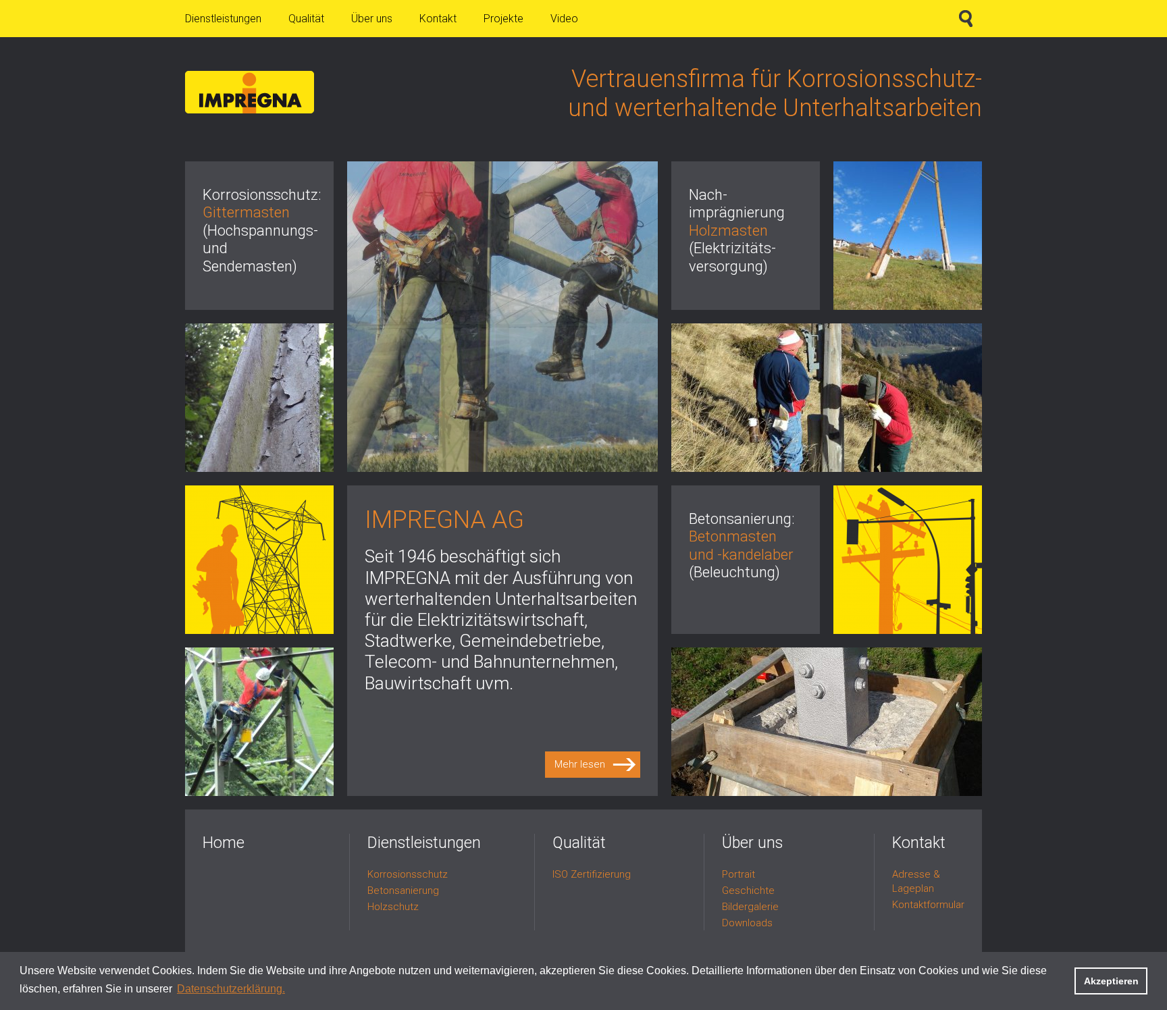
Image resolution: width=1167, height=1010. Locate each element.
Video (564, 18)
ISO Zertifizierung (591, 874)
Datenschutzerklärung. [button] (231, 988)
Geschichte (748, 890)
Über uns (371, 18)
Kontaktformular (928, 905)
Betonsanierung (403, 890)
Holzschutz (393, 907)
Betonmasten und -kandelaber (741, 545)
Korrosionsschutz (407, 874)
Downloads (747, 923)
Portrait (738, 874)
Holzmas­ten (728, 230)
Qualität (306, 18)
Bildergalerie (750, 907)
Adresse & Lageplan (916, 881)
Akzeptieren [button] (1111, 981)
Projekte (503, 18)
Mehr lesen (579, 764)
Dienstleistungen (223, 18)
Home (223, 843)
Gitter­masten (246, 212)
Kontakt (438, 18)
